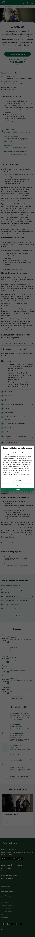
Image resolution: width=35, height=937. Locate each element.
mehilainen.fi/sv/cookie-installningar (19, 474)
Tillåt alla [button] (17, 489)
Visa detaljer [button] (18, 480)
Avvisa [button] (17, 485)
